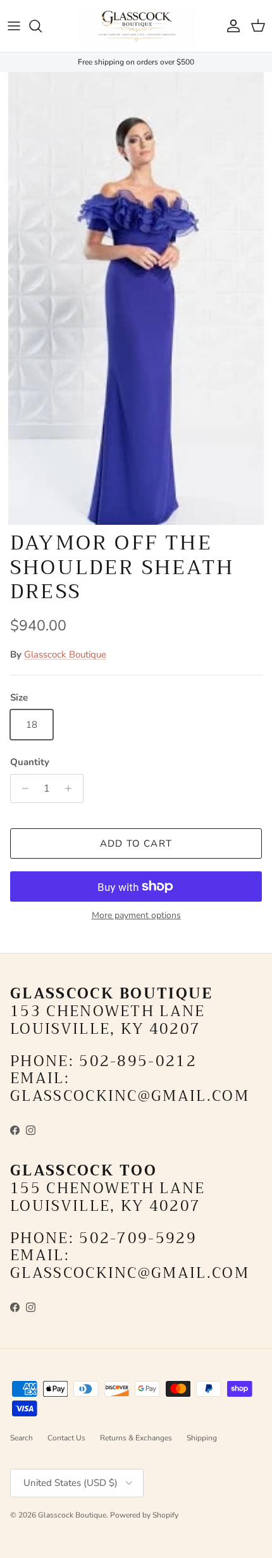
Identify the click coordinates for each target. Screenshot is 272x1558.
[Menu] (14, 26)
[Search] (42, 26)
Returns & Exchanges (136, 1438)
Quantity (29, 762)
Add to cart (136, 843)
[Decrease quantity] (22, 788)
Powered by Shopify (144, 1515)
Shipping (202, 1438)
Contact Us (66, 1438)
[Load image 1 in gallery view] (136, 298)
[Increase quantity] (72, 788)
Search (21, 1438)
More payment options (136, 916)
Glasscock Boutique (65, 654)
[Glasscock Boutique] (136, 26)
